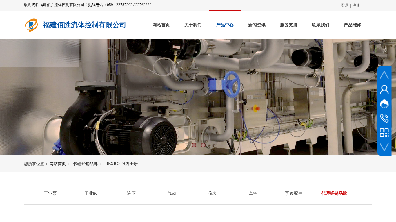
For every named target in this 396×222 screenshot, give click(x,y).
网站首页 (161, 25)
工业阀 (90, 193)
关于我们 (193, 25)
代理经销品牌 (85, 164)
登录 (345, 5)
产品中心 (225, 25)
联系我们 (320, 25)
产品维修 (352, 25)
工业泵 (50, 193)
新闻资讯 (257, 25)
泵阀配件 (293, 193)
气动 (172, 193)
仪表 (212, 193)
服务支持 (288, 25)
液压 (131, 193)
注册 (356, 5)
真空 (253, 193)
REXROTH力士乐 (121, 164)
